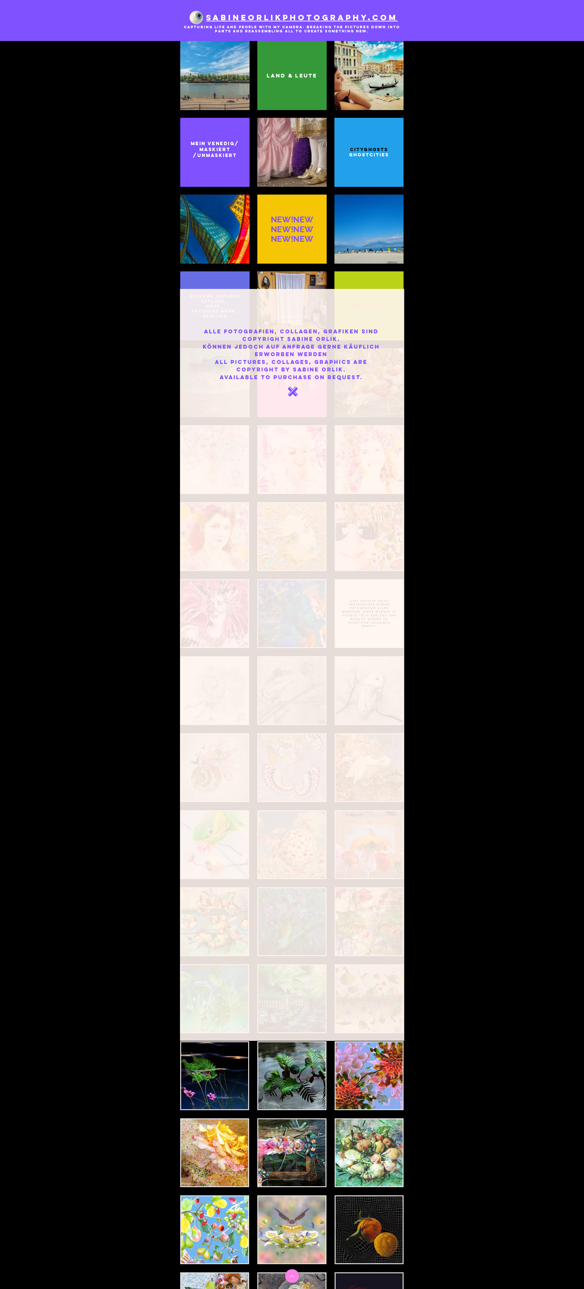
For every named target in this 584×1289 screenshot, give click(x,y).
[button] (293, 391)
